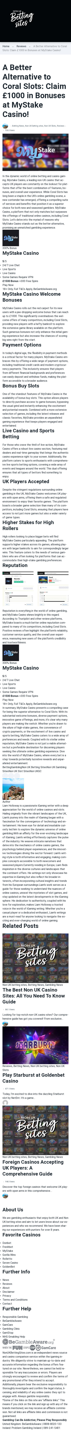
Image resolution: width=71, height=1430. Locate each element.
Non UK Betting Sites (34, 767)
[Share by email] (17, 776)
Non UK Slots (50, 126)
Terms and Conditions (15, 1299)
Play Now (8, 285)
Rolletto (7, 1258)
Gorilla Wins (9, 1254)
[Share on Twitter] (11, 776)
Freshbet (7, 1246)
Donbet (6, 1243)
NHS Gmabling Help (13, 1336)
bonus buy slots (27, 397)
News (5, 1279)
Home (5, 46)
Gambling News (54, 984)
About (6, 1287)
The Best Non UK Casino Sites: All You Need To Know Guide (33, 996)
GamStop (7, 1332)
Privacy (6, 1295)
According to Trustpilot (16, 618)
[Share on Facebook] (5, 776)
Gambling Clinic (11, 1328)
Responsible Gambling (15, 1316)
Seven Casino (10, 1262)
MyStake (7, 1250)
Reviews (21, 46)
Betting (6, 767)
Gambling (16, 767)
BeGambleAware (12, 1320)
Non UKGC (35, 771)
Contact (7, 1303)
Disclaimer (8, 1291)
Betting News (18, 126)
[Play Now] (10, 237)
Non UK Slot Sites (19, 771)
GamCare (7, 1324)
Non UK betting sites (34, 126)
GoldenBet (8, 1266)
